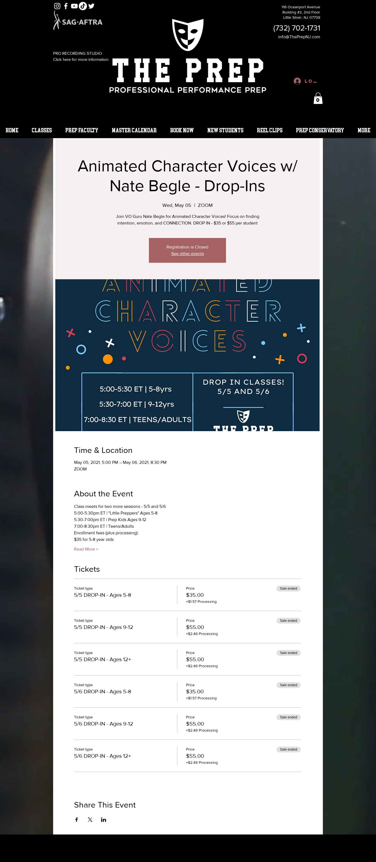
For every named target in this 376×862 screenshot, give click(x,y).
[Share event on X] (90, 819)
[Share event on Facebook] (76, 819)
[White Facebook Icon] (66, 6)
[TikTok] (83, 6)
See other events (187, 253)
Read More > (86, 549)
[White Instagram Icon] (57, 6)
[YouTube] (74, 6)
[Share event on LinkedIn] (103, 819)
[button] (318, 98)
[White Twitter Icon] (91, 6)
